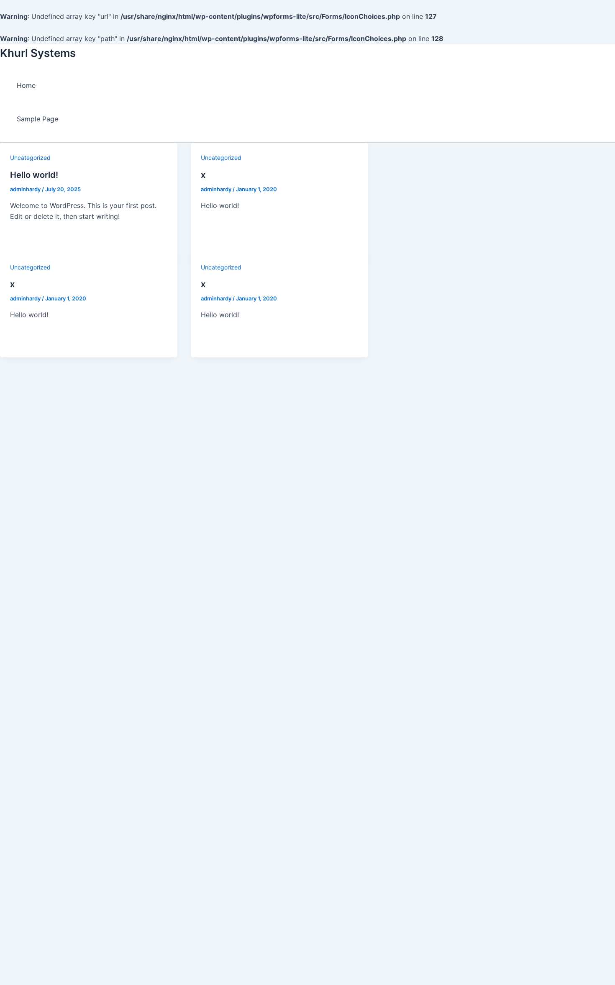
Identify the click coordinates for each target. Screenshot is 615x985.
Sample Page (37, 119)
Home (26, 85)
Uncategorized (30, 157)
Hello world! (34, 175)
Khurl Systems (38, 52)
